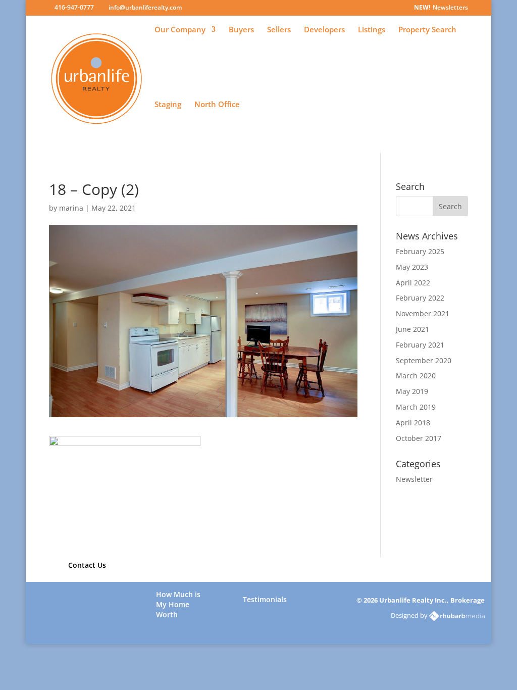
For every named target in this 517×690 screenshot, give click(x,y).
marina (71, 208)
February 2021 (420, 345)
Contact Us (87, 565)
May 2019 (412, 391)
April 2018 (413, 422)
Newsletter (414, 479)
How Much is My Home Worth (178, 599)
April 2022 (413, 282)
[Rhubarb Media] (457, 615)
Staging (167, 105)
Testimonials (265, 599)
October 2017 (418, 438)
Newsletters (450, 8)
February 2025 (420, 251)
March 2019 (416, 407)
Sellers (279, 30)
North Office (217, 105)
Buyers (241, 30)
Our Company (179, 30)
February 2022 (420, 298)
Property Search (427, 30)
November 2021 (422, 313)
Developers (324, 30)
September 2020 (423, 360)
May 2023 (412, 267)
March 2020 (416, 375)
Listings (371, 30)
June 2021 (412, 329)
